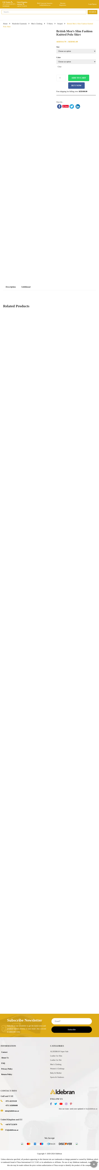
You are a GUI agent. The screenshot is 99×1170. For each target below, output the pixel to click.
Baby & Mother (56, 1073)
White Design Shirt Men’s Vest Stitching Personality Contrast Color (49, 843)
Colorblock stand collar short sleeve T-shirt (49, 634)
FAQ (3, 1063)
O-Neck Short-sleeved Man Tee (18, 984)
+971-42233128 (7, 4)
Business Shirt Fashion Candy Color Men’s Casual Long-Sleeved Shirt (49, 957)
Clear (59, 67)
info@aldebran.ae (12, 1111)
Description (11, 287)
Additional (25, 287)
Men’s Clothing (55, 1064)
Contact (4, 1052)
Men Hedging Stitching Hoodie (50, 984)
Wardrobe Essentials (19, 24)
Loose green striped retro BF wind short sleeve (49, 520)
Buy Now (76, 85)
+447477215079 (22, 6)
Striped (60, 24)
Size (57, 47)
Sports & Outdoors (57, 1077)
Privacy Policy (7, 1069)
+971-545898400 (11, 1105)
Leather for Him (56, 1056)
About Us (5, 1058)
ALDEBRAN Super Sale (59, 1051)
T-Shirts (50, 24)
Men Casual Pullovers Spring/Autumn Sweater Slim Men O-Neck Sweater (39, 729)
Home (5, 24)
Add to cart (78, 78)
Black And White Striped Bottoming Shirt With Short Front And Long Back (49, 406)
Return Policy (6, 1074)
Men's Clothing (36, 24)
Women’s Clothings (57, 1069)
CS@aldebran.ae (11, 1130)
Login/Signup (92, 4)
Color (58, 57)
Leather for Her (56, 1060)
